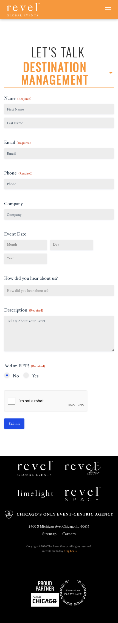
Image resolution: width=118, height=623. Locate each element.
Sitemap (49, 534)
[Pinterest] (63, 567)
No (16, 376)
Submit (14, 423)
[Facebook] (55, 567)
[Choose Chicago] (45, 592)
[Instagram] (57, 567)
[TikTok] (60, 567)
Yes (35, 376)
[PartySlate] (73, 592)
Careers (69, 534)
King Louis (70, 551)
